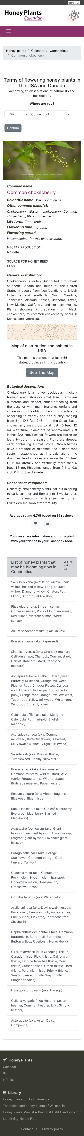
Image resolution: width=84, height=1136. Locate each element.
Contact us (29, 1129)
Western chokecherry (45, 211)
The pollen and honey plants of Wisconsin (34, 1106)
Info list (8, 1080)
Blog (6, 1073)
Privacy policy (52, 1129)
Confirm (13, 128)
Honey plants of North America (26, 1099)
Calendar (9, 1067)
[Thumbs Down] (35, 523)
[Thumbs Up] (48, 523)
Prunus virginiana (48, 200)
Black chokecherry (40, 216)
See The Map (42, 372)
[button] (9, 160)
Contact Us (74, 3)
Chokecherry (16, 211)
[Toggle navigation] (8, 31)
